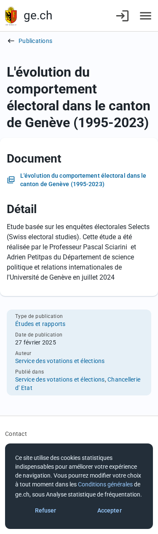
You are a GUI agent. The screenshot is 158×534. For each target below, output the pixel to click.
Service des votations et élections (60, 361)
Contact (16, 433)
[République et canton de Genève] (11, 15)
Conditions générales (105, 484)
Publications (35, 40)
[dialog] (79, 486)
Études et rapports (40, 323)
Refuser (45, 510)
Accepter (109, 510)
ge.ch (38, 15)
